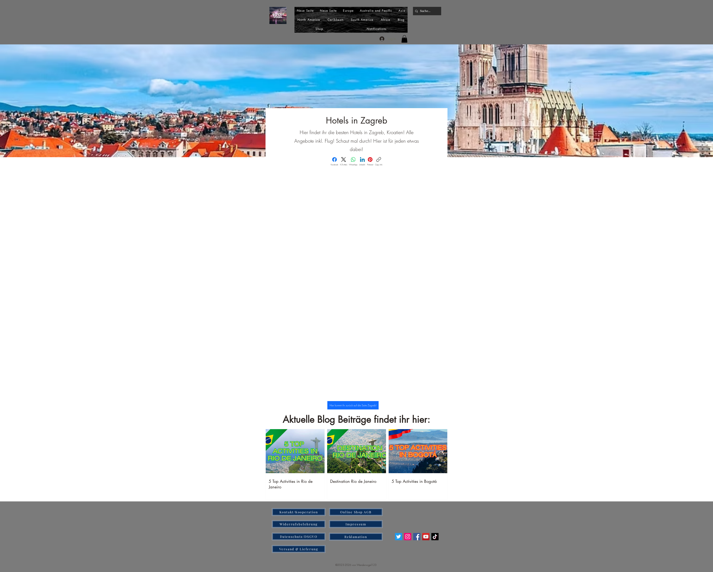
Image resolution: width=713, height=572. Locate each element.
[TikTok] (435, 536)
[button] (404, 39)
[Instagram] (407, 536)
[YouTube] (425, 536)
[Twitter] (398, 536)
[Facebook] (416, 536)
